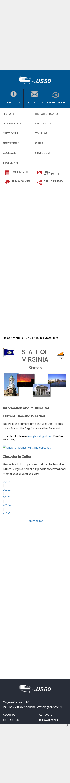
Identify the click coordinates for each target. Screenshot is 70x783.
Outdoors (10, 133)
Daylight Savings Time (39, 436)
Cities (39, 143)
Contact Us (34, 102)
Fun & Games (21, 181)
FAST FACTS (20, 171)
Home (6, 337)
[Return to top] (35, 520)
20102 (7, 489)
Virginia (18, 337)
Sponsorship (56, 102)
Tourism (41, 133)
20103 (7, 497)
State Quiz (42, 152)
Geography (43, 123)
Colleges (9, 152)
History (8, 113)
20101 (7, 481)
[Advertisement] (35, 35)
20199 (7, 513)
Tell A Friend (53, 181)
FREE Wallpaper (52, 173)
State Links (11, 162)
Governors (11, 143)
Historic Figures (47, 113)
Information (12, 123)
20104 (7, 505)
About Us (13, 102)
